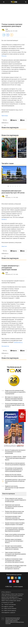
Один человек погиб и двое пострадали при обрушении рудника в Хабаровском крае (15, 554)
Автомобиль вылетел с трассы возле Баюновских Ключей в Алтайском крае (15, 481)
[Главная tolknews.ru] (14, 2)
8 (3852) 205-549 (7, 610)
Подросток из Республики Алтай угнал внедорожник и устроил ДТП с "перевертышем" (15, 392)
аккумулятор (5, 346)
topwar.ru (4, 219)
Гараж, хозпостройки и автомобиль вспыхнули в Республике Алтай (15, 535)
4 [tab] (15, 186)
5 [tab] (17, 186)
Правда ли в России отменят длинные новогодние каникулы (14, 475)
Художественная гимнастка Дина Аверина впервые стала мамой (14, 523)
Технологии (7, 197)
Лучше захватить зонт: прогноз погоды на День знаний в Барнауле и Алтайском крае (15, 500)
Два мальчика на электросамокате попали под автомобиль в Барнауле (15, 463)
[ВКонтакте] (7, 34)
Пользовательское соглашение (12, 619)
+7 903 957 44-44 (7, 604)
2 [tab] (10, 186)
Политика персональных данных (12, 618)
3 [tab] (13, 186)
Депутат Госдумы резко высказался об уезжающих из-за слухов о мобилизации (15, 451)
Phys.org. (4, 56)
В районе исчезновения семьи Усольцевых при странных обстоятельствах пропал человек (14, 560)
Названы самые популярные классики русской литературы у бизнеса (14, 541)
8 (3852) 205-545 (7, 608)
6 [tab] (20, 186)
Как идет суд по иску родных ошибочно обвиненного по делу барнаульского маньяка (14, 547)
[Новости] (13, 120)
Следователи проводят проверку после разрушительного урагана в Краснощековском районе (14, 529)
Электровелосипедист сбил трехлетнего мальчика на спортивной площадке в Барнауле (14, 518)
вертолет (4, 246)
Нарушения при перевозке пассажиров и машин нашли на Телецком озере (14, 506)
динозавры (5, 115)
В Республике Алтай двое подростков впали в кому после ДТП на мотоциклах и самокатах (15, 567)
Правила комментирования (11, 620)
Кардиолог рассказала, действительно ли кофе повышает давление (15, 487)
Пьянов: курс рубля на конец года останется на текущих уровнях (14, 512)
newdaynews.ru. (18, 342)
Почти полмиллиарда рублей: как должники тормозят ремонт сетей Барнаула (14, 405)
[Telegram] (3, 34)
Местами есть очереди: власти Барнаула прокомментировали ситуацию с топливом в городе (13, 175)
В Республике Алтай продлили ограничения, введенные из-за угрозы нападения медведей (14, 469)
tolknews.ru (8, 592)
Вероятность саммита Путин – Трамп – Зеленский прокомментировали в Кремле (15, 458)
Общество (7, 31)
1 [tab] (8, 186)
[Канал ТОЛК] (22, 120)
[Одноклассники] (11, 34)
